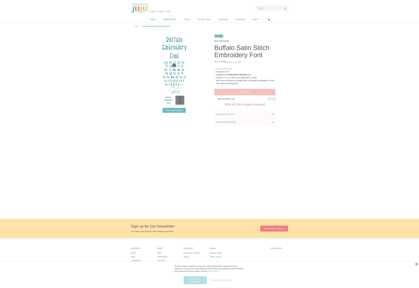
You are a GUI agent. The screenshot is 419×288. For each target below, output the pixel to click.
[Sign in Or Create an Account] (264, 19)
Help (133, 257)
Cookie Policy (212, 271)
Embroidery (162, 257)
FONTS (187, 19)
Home (136, 26)
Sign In (186, 257)
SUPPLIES (240, 19)
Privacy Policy (216, 253)
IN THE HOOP (204, 19)
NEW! (152, 19)
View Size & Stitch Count (174, 111)
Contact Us (136, 260)
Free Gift (161, 260)
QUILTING (223, 19)
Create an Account (191, 253)
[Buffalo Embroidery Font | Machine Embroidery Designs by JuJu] (168, 100)
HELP (255, 19)
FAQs (133, 253)
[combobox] (269, 8)
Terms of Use (215, 257)
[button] (268, 19)
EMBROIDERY (169, 19)
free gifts (227, 78)
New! (159, 253)
